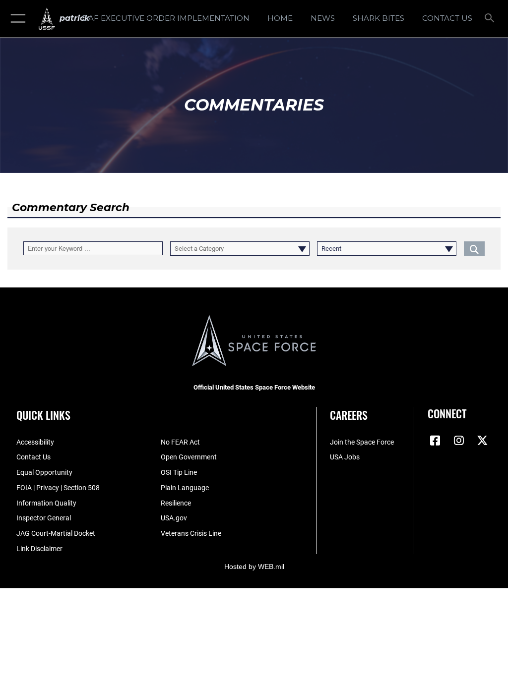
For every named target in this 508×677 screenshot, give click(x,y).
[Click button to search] (474, 248)
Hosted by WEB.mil (254, 566)
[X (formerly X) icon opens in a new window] (482, 440)
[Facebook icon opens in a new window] (435, 440)
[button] (16, 18)
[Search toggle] (491, 18)
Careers (349, 415)
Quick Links (43, 415)
